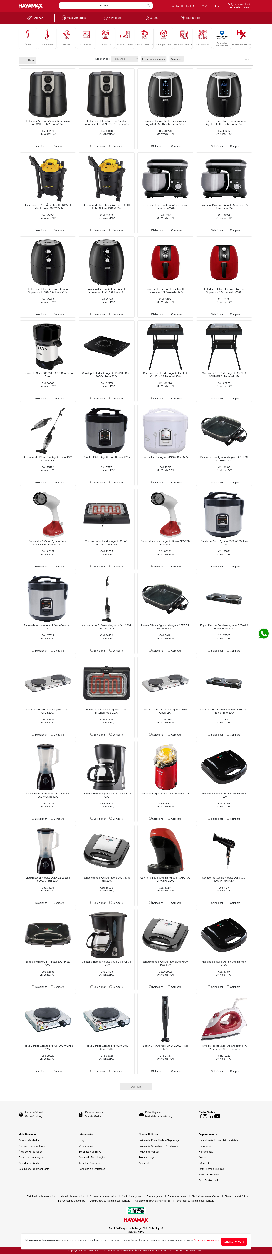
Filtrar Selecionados (153, 59)
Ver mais (136, 1086)
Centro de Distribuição (92, 1157)
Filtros (29, 60)
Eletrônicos (205, 1146)
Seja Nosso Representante (34, 1168)
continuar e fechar (234, 1241)
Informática (205, 1163)
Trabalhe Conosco (89, 1163)
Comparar (176, 59)
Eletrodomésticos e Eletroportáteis (218, 1140)
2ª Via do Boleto (211, 6)
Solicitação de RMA (90, 1151)
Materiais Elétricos (209, 1174)
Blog (81, 1140)
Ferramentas (206, 1151)
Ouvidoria (144, 1163)
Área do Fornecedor (30, 1151)
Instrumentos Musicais (211, 1168)
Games (203, 1157)
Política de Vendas (149, 1151)
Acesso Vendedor (29, 1140)
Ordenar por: (102, 58)
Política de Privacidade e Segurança (159, 1140)
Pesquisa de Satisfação (92, 1168)
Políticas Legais (147, 1157)
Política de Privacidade (206, 1240)
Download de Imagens (31, 1157)
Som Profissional (208, 1180)
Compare (59, 146)
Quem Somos (86, 1146)
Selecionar (41, 146)
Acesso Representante (32, 1146)
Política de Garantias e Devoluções (159, 1146)
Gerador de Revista (30, 1163)
